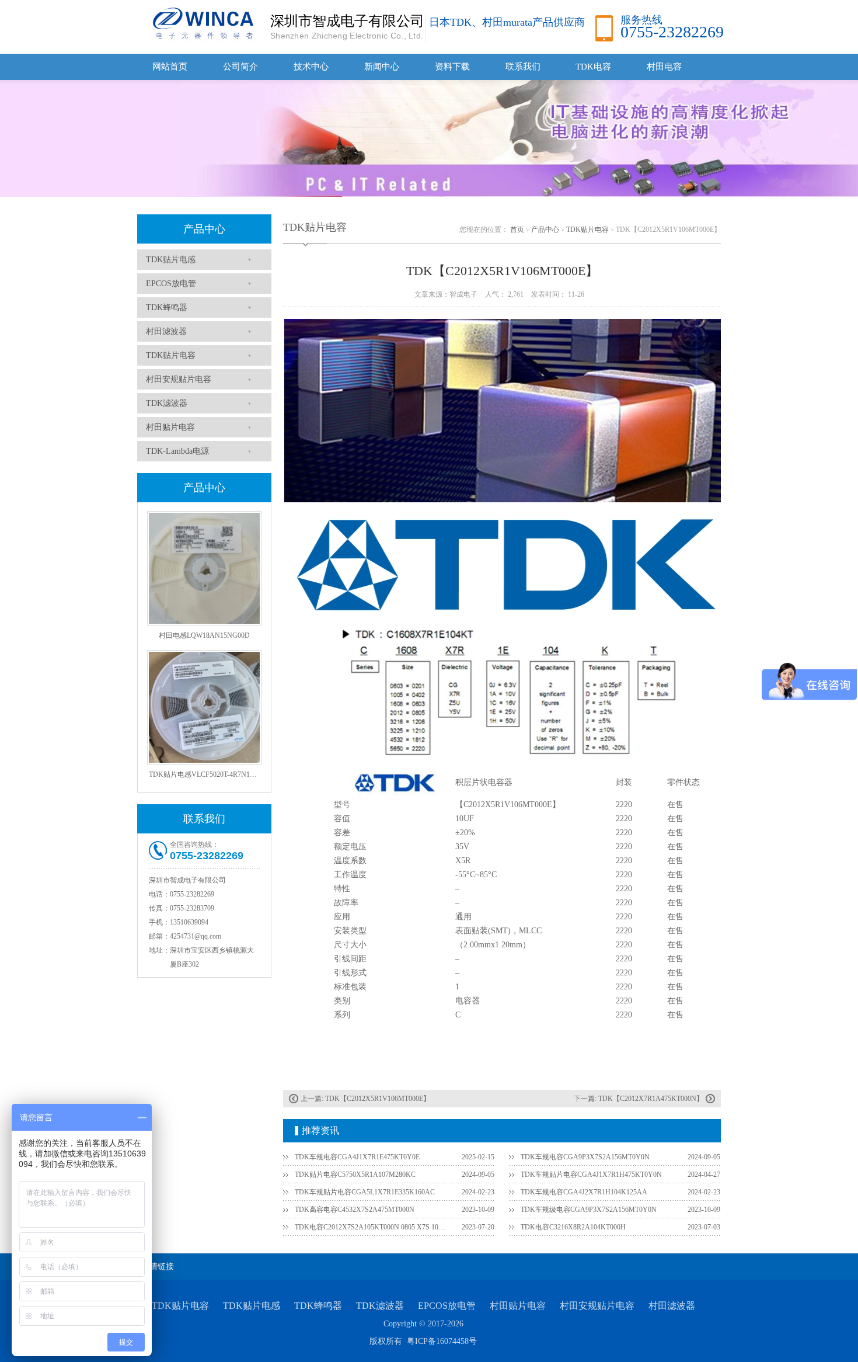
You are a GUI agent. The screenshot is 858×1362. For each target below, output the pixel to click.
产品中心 (204, 229)
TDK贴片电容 (171, 355)
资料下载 (452, 66)
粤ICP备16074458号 (442, 1341)
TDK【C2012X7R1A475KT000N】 (650, 1099)
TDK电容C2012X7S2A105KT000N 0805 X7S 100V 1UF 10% (371, 1227)
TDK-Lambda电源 (177, 451)
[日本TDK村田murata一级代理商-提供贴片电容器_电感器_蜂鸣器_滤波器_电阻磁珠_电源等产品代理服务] (201, 23)
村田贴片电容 (170, 427)
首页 (517, 229)
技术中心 (311, 66)
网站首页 (169, 66)
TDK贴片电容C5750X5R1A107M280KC (355, 1174)
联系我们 (522, 66)
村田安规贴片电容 (178, 379)
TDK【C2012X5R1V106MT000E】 (377, 1099)
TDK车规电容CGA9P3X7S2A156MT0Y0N (585, 1157)
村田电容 (664, 66)
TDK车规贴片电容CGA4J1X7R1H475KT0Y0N (591, 1174)
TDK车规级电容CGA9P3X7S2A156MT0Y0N (589, 1209)
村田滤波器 (166, 331)
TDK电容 (593, 66)
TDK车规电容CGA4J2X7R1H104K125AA (584, 1192)
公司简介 (240, 66)
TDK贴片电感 (171, 259)
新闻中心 (381, 66)
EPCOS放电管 (171, 283)
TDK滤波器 (166, 403)
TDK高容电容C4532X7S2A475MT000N (354, 1209)
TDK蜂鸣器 (166, 307)
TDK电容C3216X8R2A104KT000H (573, 1227)
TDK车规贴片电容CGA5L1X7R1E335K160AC (365, 1192)
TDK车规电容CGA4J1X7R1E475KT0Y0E (357, 1157)
